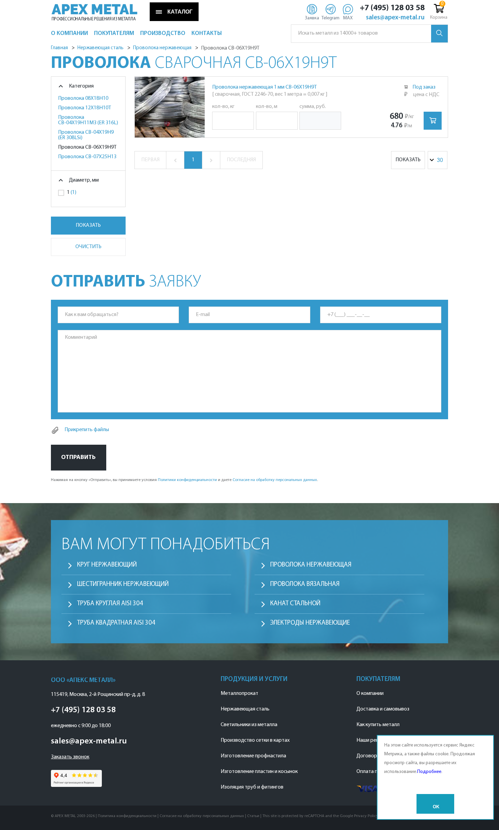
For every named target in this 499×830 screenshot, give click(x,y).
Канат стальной (295, 604)
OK (436, 806)
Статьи (253, 816)
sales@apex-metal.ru (395, 18)
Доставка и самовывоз (382, 709)
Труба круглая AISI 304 (110, 604)
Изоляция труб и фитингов (252, 787)
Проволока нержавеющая (310, 565)
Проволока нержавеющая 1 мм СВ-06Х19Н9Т (264, 87)
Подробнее (429, 771)
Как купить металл (378, 724)
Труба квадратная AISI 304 (116, 623)
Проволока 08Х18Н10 (83, 98)
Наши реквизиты (375, 740)
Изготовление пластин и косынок (259, 771)
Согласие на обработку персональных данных (275, 480)
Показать (88, 225)
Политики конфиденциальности (187, 480)
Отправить (78, 457)
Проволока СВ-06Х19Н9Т (87, 147)
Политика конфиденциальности (127, 816)
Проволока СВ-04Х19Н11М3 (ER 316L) (88, 120)
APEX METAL (94, 9)
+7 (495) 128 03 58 (392, 8)
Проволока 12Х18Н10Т (84, 108)
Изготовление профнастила (253, 756)
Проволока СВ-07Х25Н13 (87, 157)
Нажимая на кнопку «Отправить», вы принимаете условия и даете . (184, 480)
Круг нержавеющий (107, 565)
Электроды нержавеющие (310, 623)
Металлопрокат (239, 693)
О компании (370, 693)
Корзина (438, 17)
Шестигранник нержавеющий (123, 584)
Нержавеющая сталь (245, 709)
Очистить (88, 247)
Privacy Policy (366, 816)
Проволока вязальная (304, 584)
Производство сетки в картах (255, 740)
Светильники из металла (249, 724)
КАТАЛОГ (179, 12)
